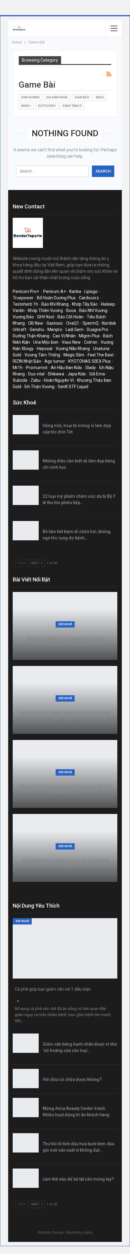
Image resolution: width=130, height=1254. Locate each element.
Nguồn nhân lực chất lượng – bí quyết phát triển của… (65, 863)
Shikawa (56, 373)
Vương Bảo (23, 316)
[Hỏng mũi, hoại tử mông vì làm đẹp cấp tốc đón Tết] (26, 424)
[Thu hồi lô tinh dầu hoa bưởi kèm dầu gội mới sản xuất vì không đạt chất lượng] (26, 1143)
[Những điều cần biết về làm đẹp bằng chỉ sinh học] (26, 460)
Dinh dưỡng (30, 97)
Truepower (23, 297)
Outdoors (47, 106)
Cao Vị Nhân (64, 335)
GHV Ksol (45, 316)
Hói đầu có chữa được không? (72, 1079)
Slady (90, 367)
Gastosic (55, 323)
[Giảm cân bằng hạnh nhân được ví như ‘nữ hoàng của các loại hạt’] (26, 1043)
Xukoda (20, 380)
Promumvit (36, 367)
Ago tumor (54, 361)
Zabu (36, 380)
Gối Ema (97, 373)
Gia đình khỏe (57, 97)
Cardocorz (89, 297)
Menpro (54, 329)
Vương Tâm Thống (42, 354)
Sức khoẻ (65, 624)
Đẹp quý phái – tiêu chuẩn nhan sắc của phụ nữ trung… (65, 715)
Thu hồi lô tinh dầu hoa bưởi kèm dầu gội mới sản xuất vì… (65, 789)
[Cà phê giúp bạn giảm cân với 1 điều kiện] (65, 948)
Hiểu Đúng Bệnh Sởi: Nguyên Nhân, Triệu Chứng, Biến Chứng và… (65, 641)
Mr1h (18, 367)
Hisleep (108, 304)
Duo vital (36, 373)
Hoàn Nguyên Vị (59, 380)
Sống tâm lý (72, 106)
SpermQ (91, 323)
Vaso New (71, 342)
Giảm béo (81, 97)
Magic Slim (73, 354)
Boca (71, 310)
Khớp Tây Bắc (85, 304)
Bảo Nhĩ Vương (93, 310)
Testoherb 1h (25, 304)
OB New (35, 323)
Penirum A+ (54, 291)
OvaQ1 (72, 323)
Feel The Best (101, 354)
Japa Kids (76, 373)
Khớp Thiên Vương (45, 310)
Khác (100, 97)
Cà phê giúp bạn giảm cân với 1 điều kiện (53, 989)
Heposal (44, 348)
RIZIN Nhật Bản (27, 361)
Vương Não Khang (73, 348)
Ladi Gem (74, 329)
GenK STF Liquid (73, 386)
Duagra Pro (97, 329)
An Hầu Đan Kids (66, 367)
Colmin (90, 342)
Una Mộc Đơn (45, 342)
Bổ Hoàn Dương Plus (56, 297)
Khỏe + (26, 106)
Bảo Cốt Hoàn (70, 316)
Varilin (18, 310)
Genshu (37, 329)
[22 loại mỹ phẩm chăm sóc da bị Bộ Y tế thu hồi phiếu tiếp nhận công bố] (26, 495)
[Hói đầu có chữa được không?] (26, 1078)
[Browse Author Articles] (18, 1001)
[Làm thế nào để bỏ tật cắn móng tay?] (26, 1178)
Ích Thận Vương (39, 386)
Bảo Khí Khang (55, 304)
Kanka (75, 291)
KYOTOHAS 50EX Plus (89, 361)
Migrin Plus (89, 335)
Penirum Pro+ (26, 291)
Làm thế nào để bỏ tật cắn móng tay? (78, 1179)
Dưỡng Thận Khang (31, 335)
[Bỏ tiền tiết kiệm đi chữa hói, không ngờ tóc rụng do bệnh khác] (26, 530)
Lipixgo (91, 291)
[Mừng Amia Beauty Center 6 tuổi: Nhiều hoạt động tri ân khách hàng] (26, 1107)
